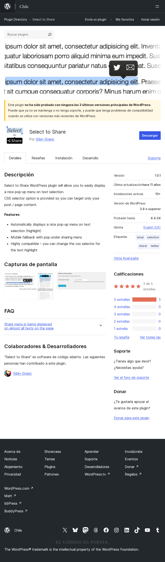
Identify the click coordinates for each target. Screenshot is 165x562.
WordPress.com (19, 488)
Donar (132, 467)
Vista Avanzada (126, 258)
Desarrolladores (97, 467)
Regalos (133, 474)
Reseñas (38, 158)
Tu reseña (121, 337)
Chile (18, 530)
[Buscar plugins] (50, 34)
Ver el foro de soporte (131, 377)
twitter (155, 245)
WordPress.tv (97, 474)
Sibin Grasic (45, 139)
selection (153, 237)
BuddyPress (16, 511)
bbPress (13, 503)
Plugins (49, 467)
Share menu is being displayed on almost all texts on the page (29, 326)
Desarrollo (90, 158)
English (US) (152, 227)
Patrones (51, 474)
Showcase (52, 451)
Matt (10, 496)
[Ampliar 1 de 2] (48, 278)
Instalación (63, 158)
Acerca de (12, 451)
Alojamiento (13, 467)
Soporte (154, 158)
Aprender (92, 451)
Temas (49, 459)
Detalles (15, 158)
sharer (143, 245)
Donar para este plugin (131, 418)
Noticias (10, 459)
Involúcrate (133, 451)
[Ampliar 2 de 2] (100, 278)
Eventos (131, 459)
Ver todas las (150, 337)
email (140, 237)
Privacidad (12, 474)
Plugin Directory (15, 19)
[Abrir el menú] (158, 6)
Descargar (150, 135)
